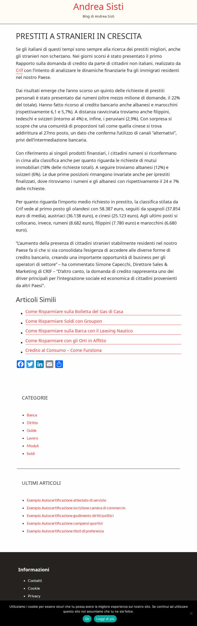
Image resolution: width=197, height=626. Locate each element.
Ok (87, 619)
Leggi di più (105, 619)
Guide (32, 430)
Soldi (31, 453)
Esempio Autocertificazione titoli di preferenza (65, 531)
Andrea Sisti (98, 6)
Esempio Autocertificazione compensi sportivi (65, 523)
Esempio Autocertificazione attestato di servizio (66, 500)
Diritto (32, 422)
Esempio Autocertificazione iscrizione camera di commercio (76, 507)
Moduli (33, 445)
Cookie (34, 588)
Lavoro (32, 438)
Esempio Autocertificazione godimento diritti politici (70, 515)
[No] (191, 613)
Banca (32, 415)
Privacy (34, 596)
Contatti (35, 580)
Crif (19, 70)
